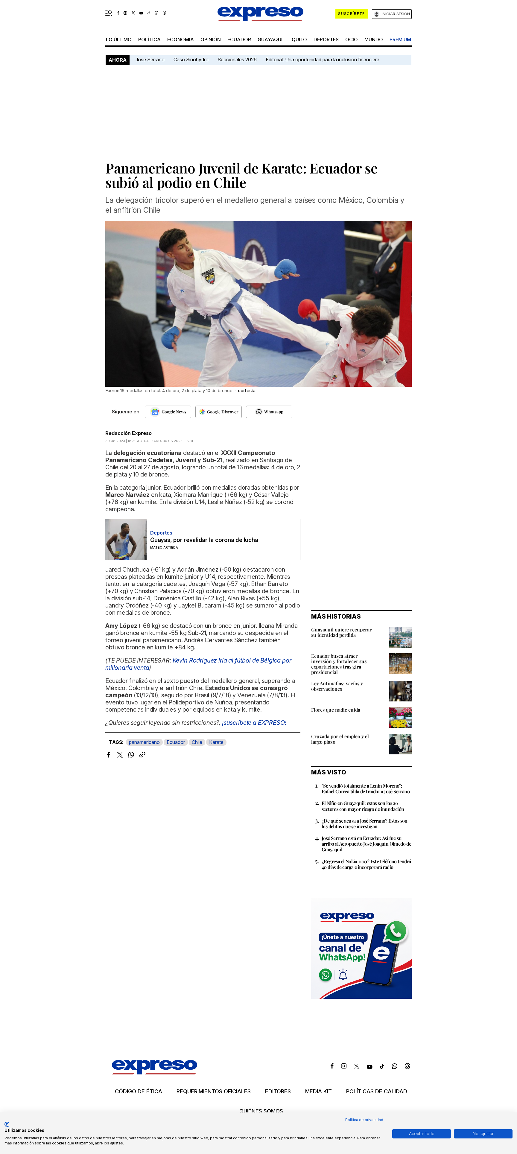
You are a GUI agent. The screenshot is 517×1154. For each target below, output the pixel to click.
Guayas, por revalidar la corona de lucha (204, 540)
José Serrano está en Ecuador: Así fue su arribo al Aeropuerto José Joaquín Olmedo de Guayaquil (366, 843)
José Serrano (150, 60)
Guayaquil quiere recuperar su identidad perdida (341, 632)
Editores (278, 1091)
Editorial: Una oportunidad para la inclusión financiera (323, 60)
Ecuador (239, 39)
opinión (210, 39)
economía (180, 39)
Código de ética (138, 1091)
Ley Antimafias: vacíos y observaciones (337, 686)
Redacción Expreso (128, 433)
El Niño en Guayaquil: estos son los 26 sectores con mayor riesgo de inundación (363, 806)
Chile (197, 742)
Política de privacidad (364, 1120)
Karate (216, 742)
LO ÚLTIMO (119, 39)
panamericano (144, 742)
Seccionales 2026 (237, 60)
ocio (351, 39)
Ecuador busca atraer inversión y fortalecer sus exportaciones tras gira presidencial (339, 664)
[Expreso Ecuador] (154, 1072)
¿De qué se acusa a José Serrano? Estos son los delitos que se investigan (364, 823)
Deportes (326, 39)
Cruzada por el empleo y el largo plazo (340, 739)
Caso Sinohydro (191, 60)
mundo (373, 39)
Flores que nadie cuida (335, 710)
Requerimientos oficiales (214, 1091)
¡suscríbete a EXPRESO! (254, 722)
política (149, 39)
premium (400, 39)
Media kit (318, 1091)
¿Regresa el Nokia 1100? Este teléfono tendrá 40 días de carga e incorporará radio (366, 864)
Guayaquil (271, 39)
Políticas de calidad (376, 1091)
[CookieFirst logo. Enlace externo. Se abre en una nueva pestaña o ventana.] (6, 1124)
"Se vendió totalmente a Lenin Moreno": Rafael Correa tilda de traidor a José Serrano (366, 788)
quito (299, 39)
